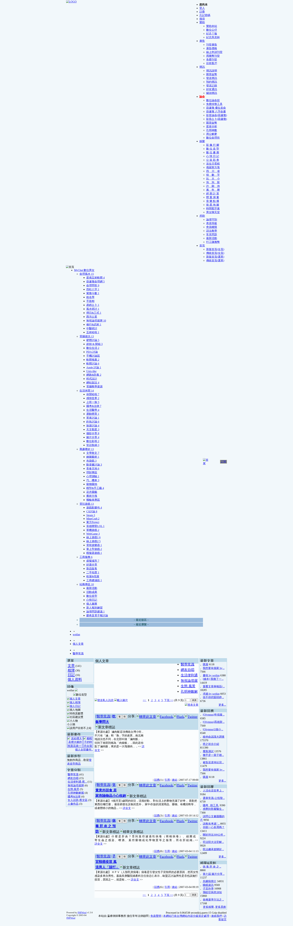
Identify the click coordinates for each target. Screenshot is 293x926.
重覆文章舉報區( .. (214, 686)
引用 (167, 779)
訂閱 (223, 461)
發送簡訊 (211, 78)
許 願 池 (213, 186)
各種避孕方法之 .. (213, 899)
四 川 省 (213, 171)
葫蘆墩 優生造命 (216, 107)
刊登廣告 (211, 44)
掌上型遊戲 (94, 549)
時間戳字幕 (213, 208)
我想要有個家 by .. (213, 668)
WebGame (93, 533)
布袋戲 (91, 460)
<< (144, 700)
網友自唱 (73, 778)
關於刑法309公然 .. (214, 834)
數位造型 (91, 595)
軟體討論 (92, 363)
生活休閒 (87, 390)
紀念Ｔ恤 (211, 33)
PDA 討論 (92, 351)
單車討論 (92, 417)
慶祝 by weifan (211, 675)
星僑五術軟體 (95, 277)
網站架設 (92, 382)
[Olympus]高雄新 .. (213, 721)
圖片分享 (92, 437)
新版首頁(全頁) (215, 249)
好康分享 (91, 564)
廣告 (202, 40)
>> (171, 700)
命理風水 (87, 273)
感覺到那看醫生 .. (213, 808)
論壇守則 (211, 219)
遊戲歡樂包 (94, 507)
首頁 (202, 245)
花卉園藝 (91, 492)
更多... (222, 704)
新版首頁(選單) (215, 256)
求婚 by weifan (211, 693)
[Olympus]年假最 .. (213, 714)
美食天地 (92, 468)
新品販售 (91, 568)
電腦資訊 (87, 336)
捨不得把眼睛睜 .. (213, 697)
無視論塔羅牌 (96, 320)
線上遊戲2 (93, 541)
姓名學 (90, 297)
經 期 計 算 (212, 193)
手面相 (90, 301)
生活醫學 (92, 409)
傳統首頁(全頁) (215, 253)
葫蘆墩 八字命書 (216, 111)
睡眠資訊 (208, 885)
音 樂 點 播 (212, 201)
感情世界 (92, 398)
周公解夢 (211, 133)
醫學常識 (78, 653)
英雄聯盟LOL (95, 526)
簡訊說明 (211, 70)
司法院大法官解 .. (213, 842)
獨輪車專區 (93, 499)
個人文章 (78, 643)
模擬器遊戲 (94, 552)
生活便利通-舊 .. (77, 781)
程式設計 (91, 378)
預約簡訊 (211, 81)
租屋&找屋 (92, 576)
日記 (71, 675)
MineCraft (92, 518)
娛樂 (202, 141)
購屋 (205, 664)
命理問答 (92, 285)
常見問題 (211, 234)
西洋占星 (91, 316)
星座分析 (211, 126)
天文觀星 (92, 429)
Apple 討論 (93, 367)
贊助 (202, 22)
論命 (202, 96)
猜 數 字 (213, 174)
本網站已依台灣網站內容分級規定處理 (186, 915)
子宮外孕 (208, 888)
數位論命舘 (213, 100)
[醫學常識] (103, 716)
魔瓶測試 (208, 751)
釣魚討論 (92, 421)
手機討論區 (93, 355)
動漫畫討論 (94, 464)
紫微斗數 (92, 293)
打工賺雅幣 (213, 242)
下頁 (167, 700)
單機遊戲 (92, 530)
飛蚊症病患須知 (212, 892)
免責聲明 (155, 915)
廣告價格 (211, 48)
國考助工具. (211, 805)
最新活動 (211, 238)
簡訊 (202, 66)
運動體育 (92, 413)
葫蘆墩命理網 (95, 281)
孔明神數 (211, 130)
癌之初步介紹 (211, 744)
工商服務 (86, 557)
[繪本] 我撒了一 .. (213, 679)
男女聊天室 (213, 212)
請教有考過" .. (211, 823)
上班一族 (92, 402)
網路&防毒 (93, 374)
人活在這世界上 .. (213, 790)
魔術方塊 (91, 495)
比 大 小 (213, 178)
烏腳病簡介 (209, 881)
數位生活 (92, 347)
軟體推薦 (92, 359)
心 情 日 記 (212, 156)
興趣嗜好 (87, 449)
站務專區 (87, 584)
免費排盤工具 (214, 104)
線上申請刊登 (214, 52)
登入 (202, 8)
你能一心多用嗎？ (213, 827)
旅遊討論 (92, 425)
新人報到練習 (94, 607)
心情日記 (91, 599)
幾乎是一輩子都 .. (213, 755)
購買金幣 (211, 74)
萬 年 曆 (213, 189)
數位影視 (92, 441)
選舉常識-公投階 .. (214, 798)
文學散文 (92, 452)
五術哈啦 (92, 332)
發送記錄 (211, 85)
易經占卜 (92, 305)
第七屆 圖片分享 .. (213, 873)
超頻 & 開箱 (94, 344)
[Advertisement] (172, 752)
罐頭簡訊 (211, 93)
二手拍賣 (92, 572)
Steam (90, 515)
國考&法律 (93, 406)
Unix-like (91, 371)
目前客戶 (211, 63)
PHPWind (82, 912)
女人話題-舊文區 (77, 800)
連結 (174, 779)
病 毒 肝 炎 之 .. (212, 866)
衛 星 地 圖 (212, 204)
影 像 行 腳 (212, 145)
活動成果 (91, 592)
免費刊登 (211, 59)
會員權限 (211, 227)
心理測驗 (92, 476)
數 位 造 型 (212, 148)
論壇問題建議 (95, 611)
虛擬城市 (92, 560)
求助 (202, 215)
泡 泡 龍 (213, 182)
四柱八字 (92, 289)
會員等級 (211, 223)
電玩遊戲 (87, 503)
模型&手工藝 (95, 488)
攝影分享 (92, 433)
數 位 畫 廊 (212, 152)
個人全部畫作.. (84, 749)
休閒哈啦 (92, 394)
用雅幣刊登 (213, 55)
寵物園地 (91, 484)
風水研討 (92, 308)
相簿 (71, 670)
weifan (76, 634)
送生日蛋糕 (213, 163)
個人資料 (75, 679)
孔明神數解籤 (76, 792)
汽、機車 (92, 480)
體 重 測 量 (212, 197)
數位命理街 (213, 137)
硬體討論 (92, 340)
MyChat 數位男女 (84, 270)
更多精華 (208, 906)
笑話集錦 (92, 445)
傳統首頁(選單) (215, 260)
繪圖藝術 (92, 456)
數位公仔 (211, 29)
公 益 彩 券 (212, 159)
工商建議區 (94, 580)
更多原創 (220, 906)
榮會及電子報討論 (97, 615)
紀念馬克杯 (213, 37)
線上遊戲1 (93, 537)
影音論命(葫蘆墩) (216, 115)
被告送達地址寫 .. (213, 762)
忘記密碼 (204, 15)
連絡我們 (216, 915)
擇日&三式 (93, 312)
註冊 (202, 11)
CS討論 (91, 511)
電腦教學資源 (94, 386)
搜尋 (202, 18)
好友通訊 (211, 89)
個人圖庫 (91, 603)
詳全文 (127, 808)
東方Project (92, 522)
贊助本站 (211, 26)
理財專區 (91, 472)
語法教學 (211, 230)
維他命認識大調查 (213, 736)
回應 (157, 779)
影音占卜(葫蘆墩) (216, 119)
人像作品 (73, 803)
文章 (71, 665)
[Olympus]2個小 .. (213, 729)
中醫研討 (91, 328)
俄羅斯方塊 (213, 167)
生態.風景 (73, 789)
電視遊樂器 (94, 545)
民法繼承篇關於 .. (213, 849)
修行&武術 (93, 324)
